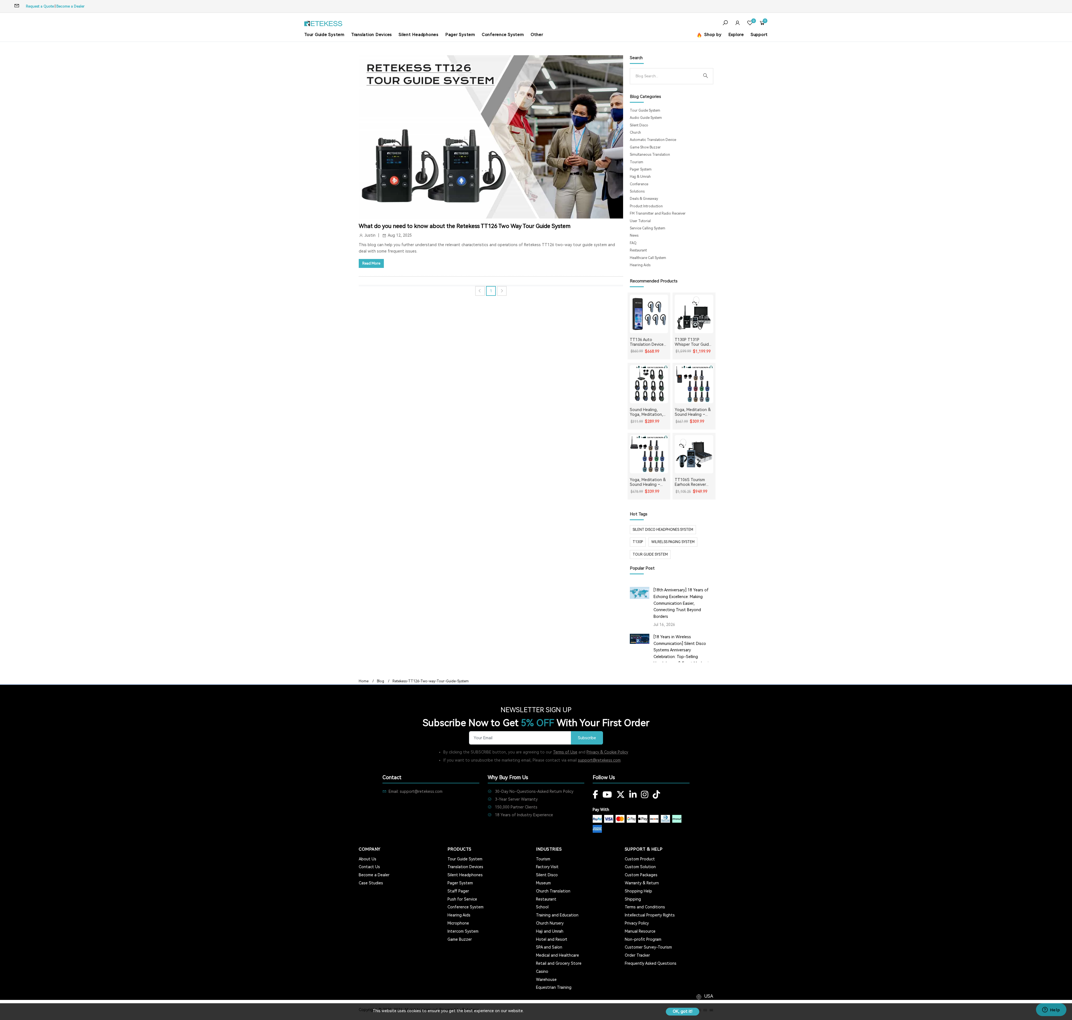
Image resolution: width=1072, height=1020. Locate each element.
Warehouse (546, 979)
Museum (543, 883)
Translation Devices (371, 34)
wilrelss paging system (673, 542)
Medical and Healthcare (557, 955)
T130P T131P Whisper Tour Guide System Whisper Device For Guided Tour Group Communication (693, 342)
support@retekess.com (599, 760)
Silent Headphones (419, 34)
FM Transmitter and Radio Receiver (658, 213)
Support (759, 34)
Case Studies (371, 883)
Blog (380, 681)
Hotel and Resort (551, 939)
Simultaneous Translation (650, 155)
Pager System (460, 34)
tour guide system (650, 554)
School (542, 907)
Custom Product (640, 859)
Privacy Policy (637, 923)
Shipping (633, 899)
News (634, 235)
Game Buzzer (460, 939)
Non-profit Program (643, 939)
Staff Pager (458, 891)
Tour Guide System (324, 34)
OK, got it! (682, 1011)
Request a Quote (40, 6)
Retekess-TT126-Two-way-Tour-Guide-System (431, 681)
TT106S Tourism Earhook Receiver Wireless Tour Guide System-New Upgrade (693, 482)
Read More (371, 263)
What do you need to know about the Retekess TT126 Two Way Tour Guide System (465, 226)
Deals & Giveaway (644, 199)
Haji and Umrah (549, 931)
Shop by (712, 34)
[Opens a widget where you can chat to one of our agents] (1051, 1010)
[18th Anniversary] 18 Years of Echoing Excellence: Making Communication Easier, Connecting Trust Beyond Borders (681, 603)
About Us (367, 859)
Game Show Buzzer (645, 147)
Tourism (636, 162)
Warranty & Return (642, 883)
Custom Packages (641, 875)
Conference (639, 184)
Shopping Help (638, 891)
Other (537, 34)
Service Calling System (647, 228)
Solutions (637, 191)
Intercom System (463, 931)
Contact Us (369, 867)
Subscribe (587, 738)
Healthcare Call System (648, 258)
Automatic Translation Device (653, 140)
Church (635, 133)
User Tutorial (640, 221)
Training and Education (557, 915)
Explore (736, 34)
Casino (542, 971)
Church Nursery (550, 923)
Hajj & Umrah (640, 177)
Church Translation (553, 891)
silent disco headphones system (663, 530)
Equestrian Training (553, 987)
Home (363, 681)
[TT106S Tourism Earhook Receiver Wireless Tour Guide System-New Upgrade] (694, 454)
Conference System (503, 34)
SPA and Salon (549, 947)
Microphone (458, 923)
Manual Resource (640, 931)
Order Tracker (637, 955)
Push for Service (462, 899)
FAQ (633, 243)
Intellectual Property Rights (650, 915)
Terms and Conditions (645, 907)
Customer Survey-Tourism (648, 947)
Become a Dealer (70, 6)
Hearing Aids (640, 265)
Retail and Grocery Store (559, 963)
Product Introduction (646, 206)
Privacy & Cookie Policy (607, 752)
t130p (638, 542)
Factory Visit (547, 867)
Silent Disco (639, 125)
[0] (750, 23)
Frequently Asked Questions (650, 963)
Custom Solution (640, 867)
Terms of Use (565, 752)
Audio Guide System (646, 118)
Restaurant (638, 250)
